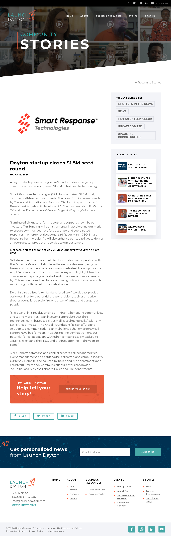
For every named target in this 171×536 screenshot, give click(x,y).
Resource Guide (97, 489)
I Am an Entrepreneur (135, 119)
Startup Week (124, 486)
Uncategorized (130, 126)
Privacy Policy (36, 531)
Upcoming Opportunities (129, 135)
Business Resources (109, 16)
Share (22, 416)
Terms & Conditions (15, 531)
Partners (74, 494)
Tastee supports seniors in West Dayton (139, 213)
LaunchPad (123, 491)
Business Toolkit (97, 494)
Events (133, 16)
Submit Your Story (78, 389)
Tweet (46, 416)
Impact (73, 498)
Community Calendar (123, 504)
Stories (150, 16)
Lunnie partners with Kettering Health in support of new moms (140, 182)
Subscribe (163, 3)
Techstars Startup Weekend (126, 497)
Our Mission (73, 488)
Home (69, 16)
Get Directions (24, 505)
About (84, 16)
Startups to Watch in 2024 (137, 166)
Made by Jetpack (56, 531)
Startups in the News (135, 103)
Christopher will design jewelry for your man (140, 198)
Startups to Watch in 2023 (137, 228)
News (122, 111)
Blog (148, 486)
